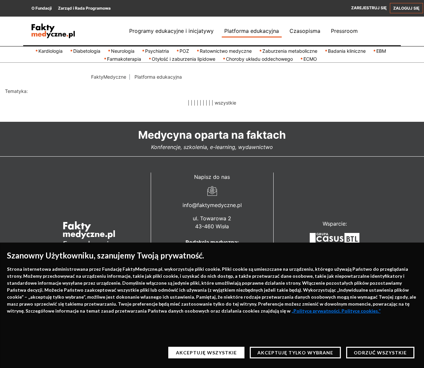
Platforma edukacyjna (251, 31)
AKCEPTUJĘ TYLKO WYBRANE (295, 352)
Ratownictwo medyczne (226, 51)
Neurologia (122, 51)
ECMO (310, 59)
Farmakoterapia (124, 59)
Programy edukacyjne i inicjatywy (171, 31)
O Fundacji (41, 8)
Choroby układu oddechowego (259, 59)
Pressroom (344, 31)
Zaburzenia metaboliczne (289, 51)
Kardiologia (50, 51)
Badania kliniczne (347, 51)
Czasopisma (305, 31)
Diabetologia (86, 51)
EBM (381, 51)
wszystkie (225, 103)
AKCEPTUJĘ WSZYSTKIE (206, 352)
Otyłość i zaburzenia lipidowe (183, 59)
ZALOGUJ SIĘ (406, 8)
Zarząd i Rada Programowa (84, 8)
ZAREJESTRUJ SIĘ (369, 7)
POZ (184, 51)
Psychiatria (157, 51)
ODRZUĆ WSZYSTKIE (380, 352)
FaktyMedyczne (108, 77)
